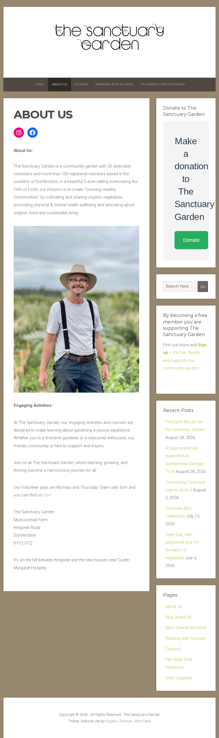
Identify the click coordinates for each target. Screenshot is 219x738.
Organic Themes (119, 721)
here (47, 495)
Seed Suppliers (178, 678)
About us (59, 84)
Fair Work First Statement (163, 84)
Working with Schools (115, 84)
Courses (81, 84)
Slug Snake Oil (178, 617)
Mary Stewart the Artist (185, 627)
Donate (191, 240)
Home (39, 84)
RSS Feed (143, 721)
